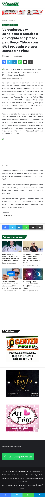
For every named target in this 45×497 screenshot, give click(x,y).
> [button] (36, 347)
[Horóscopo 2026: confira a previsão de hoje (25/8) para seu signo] (33, 274)
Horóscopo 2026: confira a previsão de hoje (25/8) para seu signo (32, 285)
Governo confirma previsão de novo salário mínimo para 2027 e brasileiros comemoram (12, 285)
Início (6, 20)
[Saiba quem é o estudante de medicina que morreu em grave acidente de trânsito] (12, 246)
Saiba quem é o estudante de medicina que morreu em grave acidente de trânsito (11, 257)
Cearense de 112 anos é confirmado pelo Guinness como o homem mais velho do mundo (32, 258)
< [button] (8, 347)
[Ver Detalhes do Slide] (22, 418)
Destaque (12, 20)
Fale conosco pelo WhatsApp (20, 457)
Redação (6, 56)
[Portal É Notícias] (10, 4)
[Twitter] (9, 62)
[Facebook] (4, 62)
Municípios (14, 25)
